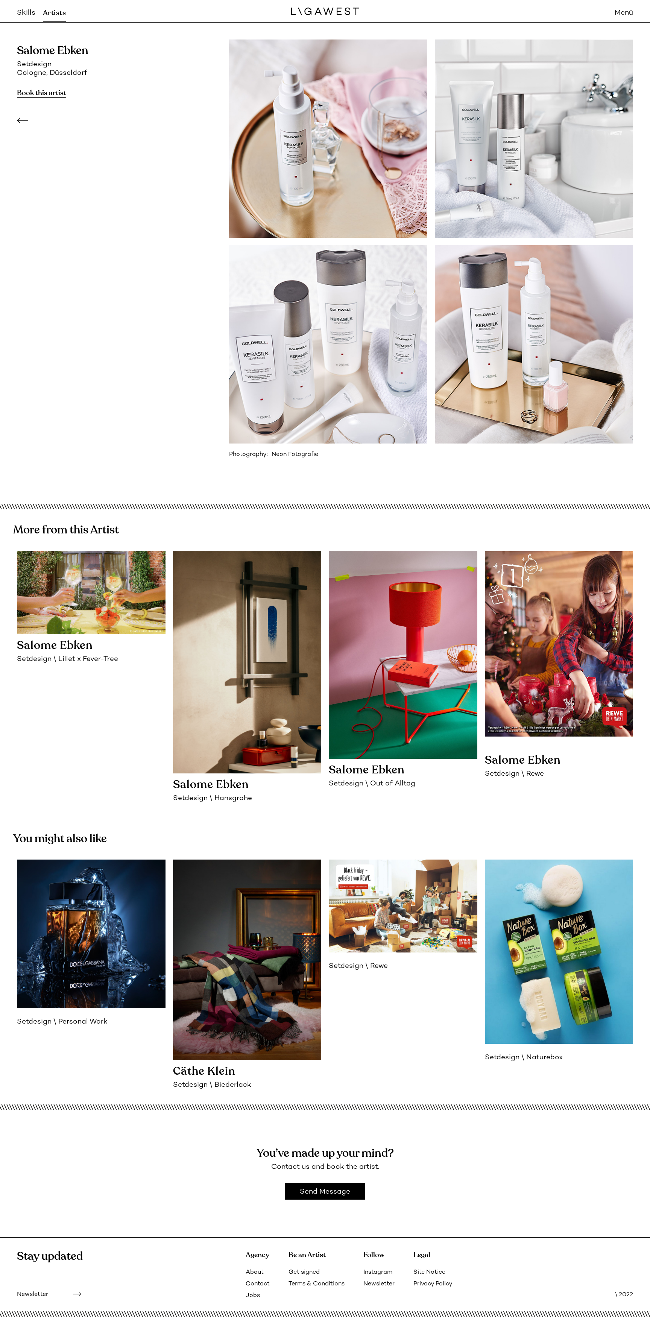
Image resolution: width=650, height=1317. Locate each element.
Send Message (325, 1192)
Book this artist (41, 93)
